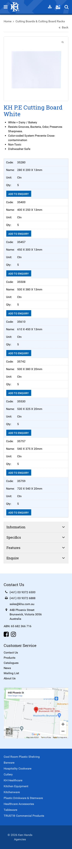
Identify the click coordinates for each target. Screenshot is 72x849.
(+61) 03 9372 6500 (22, 592)
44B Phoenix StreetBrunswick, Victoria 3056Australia (26, 614)
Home (7, 21)
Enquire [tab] (12, 558)
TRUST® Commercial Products (24, 815)
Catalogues (11, 663)
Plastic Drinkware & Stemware (23, 798)
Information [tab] (15, 527)
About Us (10, 678)
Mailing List (11, 673)
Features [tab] (13, 547)
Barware (9, 762)
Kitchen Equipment (16, 786)
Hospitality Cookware (17, 768)
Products (9, 657)
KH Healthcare (13, 780)
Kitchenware (12, 792)
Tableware (10, 810)
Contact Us (11, 652)
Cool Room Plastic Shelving (22, 756)
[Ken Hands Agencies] (14, 6)
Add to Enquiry (18, 194)
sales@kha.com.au (22, 604)
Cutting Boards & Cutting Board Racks (40, 21)
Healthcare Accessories (19, 804)
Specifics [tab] (13, 537)
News (7, 668)
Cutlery (8, 774)
